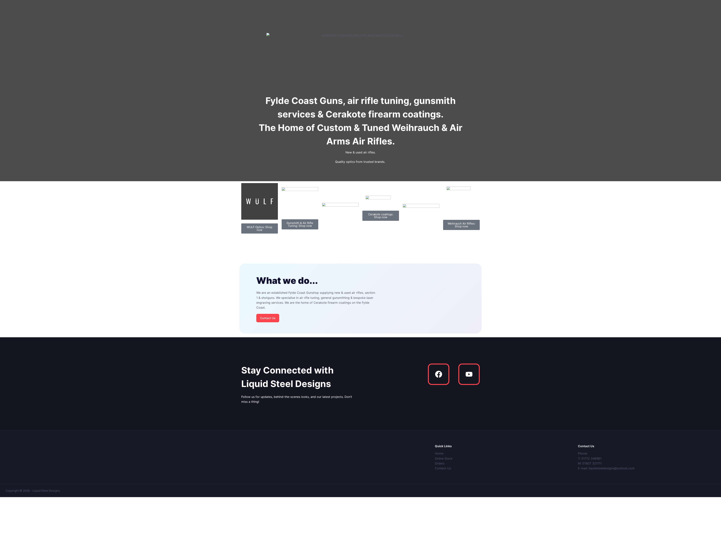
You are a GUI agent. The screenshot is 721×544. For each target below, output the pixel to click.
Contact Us (443, 468)
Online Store (443, 458)
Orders (439, 463)
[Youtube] (469, 374)
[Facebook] (438, 374)
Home (439, 453)
